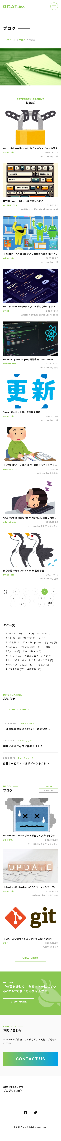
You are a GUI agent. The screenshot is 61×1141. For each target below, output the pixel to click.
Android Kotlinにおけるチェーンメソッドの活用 (30, 148)
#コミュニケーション (38, 656)
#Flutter (43, 633)
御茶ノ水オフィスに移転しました (23, 746)
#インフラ (14, 656)
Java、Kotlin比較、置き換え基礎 (22, 412)
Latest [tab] (48, 787)
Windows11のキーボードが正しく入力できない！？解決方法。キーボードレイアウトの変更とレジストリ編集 (30, 835)
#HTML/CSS (10, 205)
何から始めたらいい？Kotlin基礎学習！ (24, 570)
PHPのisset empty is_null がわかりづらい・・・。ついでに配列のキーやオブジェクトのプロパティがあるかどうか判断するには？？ (30, 306)
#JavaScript (10, 363)
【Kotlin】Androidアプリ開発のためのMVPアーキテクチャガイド (30, 253)
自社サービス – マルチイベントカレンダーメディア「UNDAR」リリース (27, 763)
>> (41, 604)
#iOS (43, 638)
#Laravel (28, 647)
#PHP (6, 311)
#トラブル (45, 660)
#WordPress (32, 651)
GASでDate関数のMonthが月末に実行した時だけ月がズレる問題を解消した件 (30, 517)
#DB (29, 633)
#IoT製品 (13, 642)
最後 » (50, 604)
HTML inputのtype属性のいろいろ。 (24, 201)
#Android (9, 152)
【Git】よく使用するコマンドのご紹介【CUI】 (28, 938)
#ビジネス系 (15, 669)
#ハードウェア (39, 664)
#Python (13, 651)
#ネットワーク (10, 469)
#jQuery (50, 642)
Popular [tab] (48, 790)
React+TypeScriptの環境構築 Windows (28, 359)
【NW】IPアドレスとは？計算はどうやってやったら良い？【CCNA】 (30, 465)
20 (22, 604)
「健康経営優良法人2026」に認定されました (27, 729)
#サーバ (13, 660)
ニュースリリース (26, 723)
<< (16, 591)
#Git (10, 638)
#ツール (29, 660)
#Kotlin (12, 647)
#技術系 (34, 669)
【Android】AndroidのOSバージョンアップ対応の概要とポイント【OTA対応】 (30, 887)
